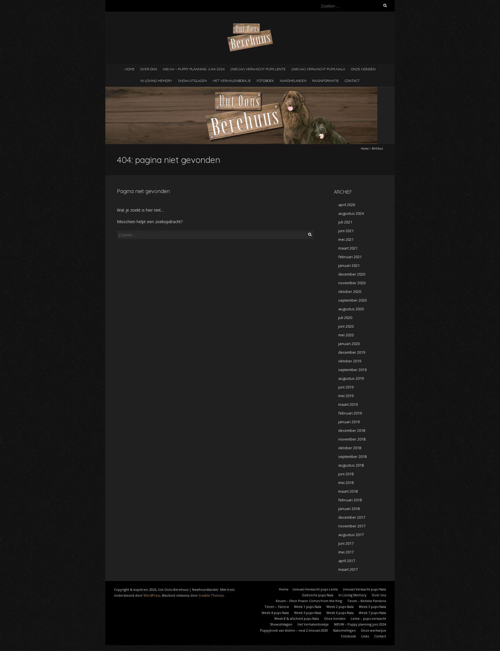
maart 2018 (348, 491)
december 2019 (351, 352)
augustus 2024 (351, 213)
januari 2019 (349, 421)
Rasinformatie (325, 80)
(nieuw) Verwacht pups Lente (258, 69)
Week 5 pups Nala (307, 612)
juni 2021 (346, 230)
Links (365, 636)
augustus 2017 (351, 534)
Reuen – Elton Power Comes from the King (309, 601)
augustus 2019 (351, 378)
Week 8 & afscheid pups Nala (296, 618)
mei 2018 (346, 482)
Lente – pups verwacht (368, 618)
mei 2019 (346, 395)
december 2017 (351, 517)
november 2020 (351, 282)
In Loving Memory (156, 80)
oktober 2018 (349, 447)
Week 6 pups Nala (340, 612)
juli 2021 (345, 222)
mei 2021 (346, 239)
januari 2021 (349, 265)
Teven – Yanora (276, 606)
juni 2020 (346, 326)
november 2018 (351, 439)
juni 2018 (346, 473)
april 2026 (346, 204)
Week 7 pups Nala (372, 612)
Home (130, 69)
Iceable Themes (211, 595)
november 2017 (351, 526)
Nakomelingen (293, 80)
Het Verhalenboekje (232, 80)
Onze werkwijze (373, 630)
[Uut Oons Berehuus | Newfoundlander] (250, 26)
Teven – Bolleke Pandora (366, 601)
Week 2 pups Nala (340, 606)
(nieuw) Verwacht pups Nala (318, 69)
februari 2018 (350, 500)
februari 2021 (350, 256)
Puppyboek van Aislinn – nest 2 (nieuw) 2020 (294, 630)
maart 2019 (348, 404)
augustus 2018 (351, 465)
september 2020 (352, 300)
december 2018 (351, 430)
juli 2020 (345, 317)
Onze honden (363, 69)
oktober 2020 (349, 291)
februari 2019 (350, 413)
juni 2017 (346, 543)
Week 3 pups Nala (372, 606)
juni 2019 (346, 387)
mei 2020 (346, 335)
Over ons (148, 69)
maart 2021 (348, 248)
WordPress (152, 595)
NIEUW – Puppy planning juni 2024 (194, 69)
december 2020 (351, 274)
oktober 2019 (349, 361)
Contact (352, 80)
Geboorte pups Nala (317, 595)
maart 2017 (348, 569)
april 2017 (346, 560)
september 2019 (352, 369)
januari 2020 (349, 343)
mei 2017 (346, 552)
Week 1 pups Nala (307, 606)
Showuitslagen (192, 80)
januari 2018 (349, 508)
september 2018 (352, 456)
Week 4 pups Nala (275, 612)
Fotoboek (265, 80)
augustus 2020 (351, 308)
